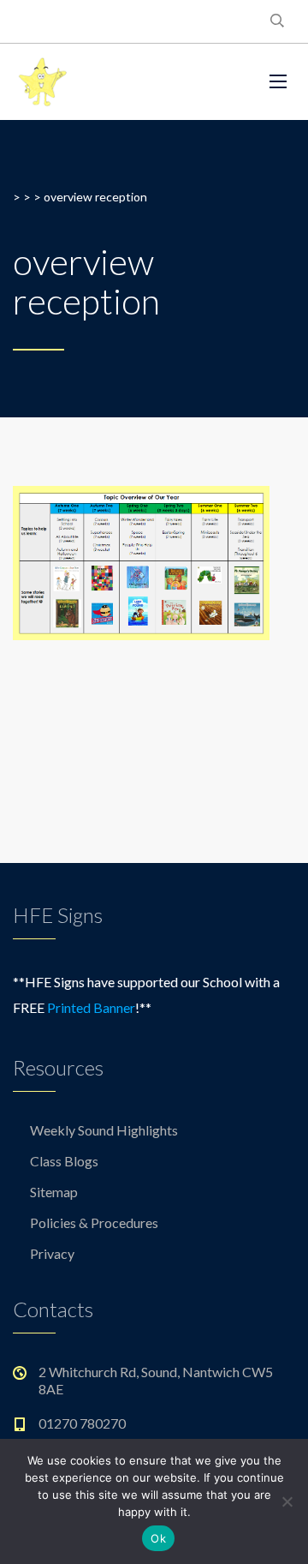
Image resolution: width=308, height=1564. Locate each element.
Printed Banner (91, 1007)
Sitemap (54, 1191)
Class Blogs (64, 1161)
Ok (158, 1538)
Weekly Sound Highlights (104, 1130)
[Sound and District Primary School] (128, 82)
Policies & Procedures (94, 1222)
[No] (286, 1501)
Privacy (52, 1253)
